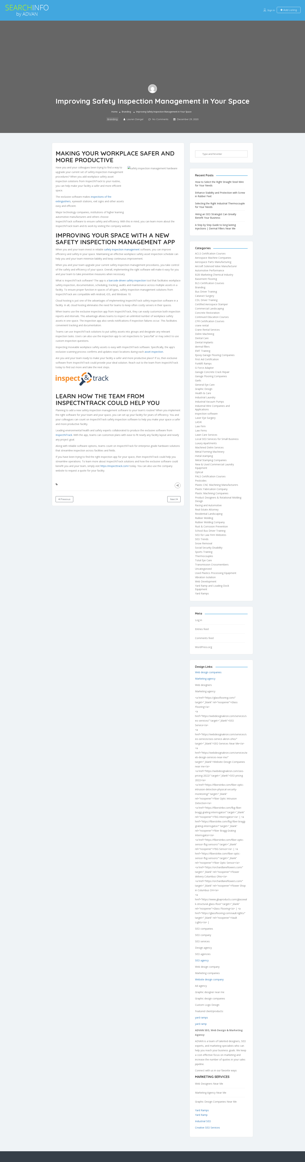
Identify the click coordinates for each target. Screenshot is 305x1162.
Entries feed (202, 629)
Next (173, 499)
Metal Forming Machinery (209, 451)
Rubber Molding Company (210, 522)
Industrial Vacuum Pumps (209, 401)
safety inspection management (122, 249)
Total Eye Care (203, 560)
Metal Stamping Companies (211, 460)
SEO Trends (201, 539)
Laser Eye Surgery (205, 417)
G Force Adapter (204, 367)
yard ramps (201, 1017)
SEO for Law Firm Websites (210, 535)
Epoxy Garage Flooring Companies (215, 355)
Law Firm (200, 426)
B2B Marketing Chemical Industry (214, 274)
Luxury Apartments (206, 443)
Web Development (205, 581)
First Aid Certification (207, 359)
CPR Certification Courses (209, 321)
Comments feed (204, 638)
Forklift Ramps (203, 363)
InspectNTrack (64, 435)
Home (114, 111)
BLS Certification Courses (209, 283)
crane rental (202, 325)
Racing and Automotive (208, 505)
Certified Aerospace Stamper (211, 304)
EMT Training (202, 350)
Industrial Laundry (205, 397)
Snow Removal (203, 543)
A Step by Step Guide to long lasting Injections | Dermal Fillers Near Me (215, 226)
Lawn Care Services (206, 434)
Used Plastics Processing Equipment (215, 573)
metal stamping (204, 456)
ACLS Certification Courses (210, 253)
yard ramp (201, 1024)
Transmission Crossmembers (212, 564)
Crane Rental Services (207, 329)
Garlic (198, 380)
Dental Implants (204, 342)
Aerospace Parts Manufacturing (213, 262)
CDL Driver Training (206, 300)
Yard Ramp (201, 1115)
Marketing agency (205, 678)
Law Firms (201, 430)
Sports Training (203, 551)
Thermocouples (204, 556)
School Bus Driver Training (210, 530)
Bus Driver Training (206, 291)
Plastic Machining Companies (211, 493)
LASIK (198, 422)
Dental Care (202, 338)
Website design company (209, 979)
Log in (198, 620)
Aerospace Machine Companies (213, 257)
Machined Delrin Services (209, 447)
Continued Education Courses (212, 317)
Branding (126, 111)
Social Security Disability (208, 547)
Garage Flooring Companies (211, 376)
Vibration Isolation (205, 577)
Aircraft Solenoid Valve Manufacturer (216, 266)
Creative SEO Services (207, 1127)
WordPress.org (203, 647)
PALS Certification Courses (210, 476)
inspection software (206, 413)
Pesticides (201, 480)
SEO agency (202, 960)
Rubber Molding (204, 518)
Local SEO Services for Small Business (217, 439)
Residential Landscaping (208, 513)
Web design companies (208, 672)
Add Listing (290, 10)
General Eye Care (205, 384)
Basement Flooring (206, 279)
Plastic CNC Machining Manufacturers (216, 484)
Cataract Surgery (204, 295)
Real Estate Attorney (207, 509)
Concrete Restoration (207, 312)
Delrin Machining (204, 334)
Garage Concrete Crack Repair (212, 372)
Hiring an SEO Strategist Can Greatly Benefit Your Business (215, 215)
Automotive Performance (209, 270)
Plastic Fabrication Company (211, 489)
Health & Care (203, 393)
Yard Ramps (202, 593)
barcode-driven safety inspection (127, 280)
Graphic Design (203, 389)
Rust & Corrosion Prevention (211, 526)
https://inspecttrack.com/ (114, 466)
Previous (65, 499)
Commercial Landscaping (209, 308)
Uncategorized (203, 568)
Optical (199, 472)
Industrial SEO (203, 1121)
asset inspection (154, 351)
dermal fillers (202, 346)
